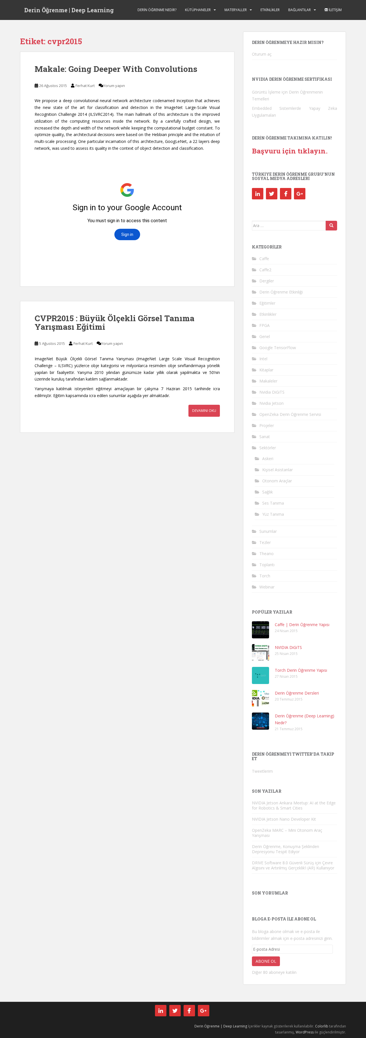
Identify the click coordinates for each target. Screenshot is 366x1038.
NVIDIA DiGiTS (288, 647)
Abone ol (266, 961)
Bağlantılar (299, 9)
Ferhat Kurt (85, 85)
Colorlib (321, 1026)
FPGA (264, 325)
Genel (264, 336)
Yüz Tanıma (273, 514)
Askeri (267, 458)
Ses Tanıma (273, 503)
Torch (264, 575)
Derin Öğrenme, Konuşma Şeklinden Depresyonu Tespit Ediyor (285, 849)
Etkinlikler (270, 9)
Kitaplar (266, 370)
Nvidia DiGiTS (272, 392)
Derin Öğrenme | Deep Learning (69, 10)
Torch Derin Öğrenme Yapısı (301, 670)
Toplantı (266, 564)
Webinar (266, 587)
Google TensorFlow (277, 347)
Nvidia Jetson (271, 403)
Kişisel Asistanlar (277, 469)
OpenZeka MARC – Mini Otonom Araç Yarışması (287, 832)
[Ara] (331, 225)
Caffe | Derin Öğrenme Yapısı (302, 624)
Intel (263, 358)
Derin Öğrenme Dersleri (297, 693)
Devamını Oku (204, 410)
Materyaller (235, 9)
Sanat (264, 436)
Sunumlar (268, 531)
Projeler (266, 425)
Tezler (265, 542)
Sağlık (267, 492)
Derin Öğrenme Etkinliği (281, 292)
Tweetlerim (262, 771)
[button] (260, 629)
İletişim (335, 9)
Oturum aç (262, 54)
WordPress (305, 1032)
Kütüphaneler (198, 9)
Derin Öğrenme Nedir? (157, 9)
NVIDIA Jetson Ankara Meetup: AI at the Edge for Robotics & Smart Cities (294, 805)
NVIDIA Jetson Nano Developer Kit (284, 819)
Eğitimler (267, 303)
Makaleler (268, 381)
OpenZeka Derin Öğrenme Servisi (290, 414)
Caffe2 (265, 269)
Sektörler (267, 447)
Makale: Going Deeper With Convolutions (116, 69)
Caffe (264, 258)
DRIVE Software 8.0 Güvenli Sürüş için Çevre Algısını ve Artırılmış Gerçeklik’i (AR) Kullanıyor (293, 865)
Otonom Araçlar (277, 480)
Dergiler (266, 281)
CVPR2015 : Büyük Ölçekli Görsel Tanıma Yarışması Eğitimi (114, 322)
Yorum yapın (114, 85)
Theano (266, 553)
